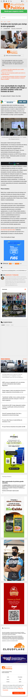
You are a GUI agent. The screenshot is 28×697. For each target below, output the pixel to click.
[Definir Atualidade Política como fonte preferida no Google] (12, 52)
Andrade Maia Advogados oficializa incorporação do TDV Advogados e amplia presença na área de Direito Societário (13, 78)
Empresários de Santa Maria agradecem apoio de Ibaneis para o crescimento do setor (13, 300)
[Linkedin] (3, 1)
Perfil (8, 677)
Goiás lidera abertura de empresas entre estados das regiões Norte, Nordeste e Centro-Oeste (13, 313)
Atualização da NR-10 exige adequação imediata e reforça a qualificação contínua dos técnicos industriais (13, 407)
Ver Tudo (25, 358)
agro (5, 21)
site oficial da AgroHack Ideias (8, 229)
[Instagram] (1, 1)
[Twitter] (6, 1)
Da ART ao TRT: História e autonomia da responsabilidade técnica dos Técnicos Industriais (12, 368)
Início (1, 21)
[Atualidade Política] (14, 9)
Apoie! (20, 681)
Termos (8, 679)
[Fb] (8, 1)
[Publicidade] (14, 163)
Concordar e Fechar (18, 693)
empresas (8, 21)
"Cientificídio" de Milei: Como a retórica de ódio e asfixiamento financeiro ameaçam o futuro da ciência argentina (13, 398)
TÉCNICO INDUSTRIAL (5, 359)
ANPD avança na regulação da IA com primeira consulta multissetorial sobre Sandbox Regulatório (13, 384)
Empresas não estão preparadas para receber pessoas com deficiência (12, 70)
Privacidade (20, 677)
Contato (7, 681)
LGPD (20, 679)
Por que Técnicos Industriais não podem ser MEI (13, 426)
